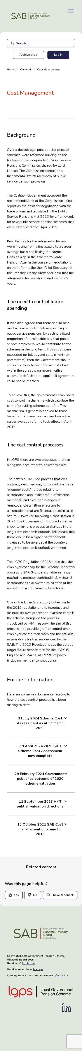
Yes (16, 895)
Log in (58, 55)
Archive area (28, 55)
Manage (38, 969)
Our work (25, 69)
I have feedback (63, 895)
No (35, 895)
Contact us (28, 963)
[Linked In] (68, 1007)
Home (10, 69)
